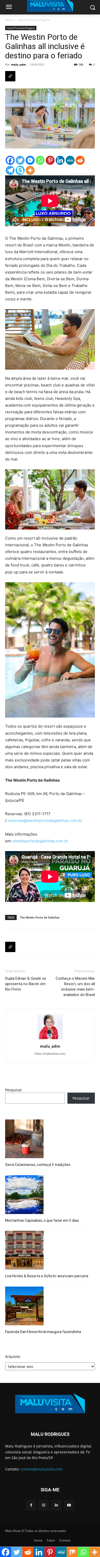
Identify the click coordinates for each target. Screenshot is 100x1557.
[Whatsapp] (40, 160)
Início (9, 20)
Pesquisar (13, 1089)
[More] (30, 170)
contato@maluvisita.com (42, 1469)
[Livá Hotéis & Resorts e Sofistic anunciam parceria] (24, 1251)
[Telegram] (10, 170)
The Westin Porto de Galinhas (39, 917)
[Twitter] (20, 160)
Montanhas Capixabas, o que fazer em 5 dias (42, 1220)
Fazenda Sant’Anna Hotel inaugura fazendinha (43, 1332)
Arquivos (12, 1356)
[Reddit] (80, 160)
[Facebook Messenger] (30, 160)
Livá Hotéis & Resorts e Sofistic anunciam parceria (46, 1276)
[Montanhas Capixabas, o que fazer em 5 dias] (24, 1195)
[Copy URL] (10, 76)
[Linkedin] (60, 160)
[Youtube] (69, 1505)
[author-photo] (50, 1039)
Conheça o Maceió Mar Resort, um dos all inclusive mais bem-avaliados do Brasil (75, 986)
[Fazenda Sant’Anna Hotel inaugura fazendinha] (24, 1307)
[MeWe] (70, 160)
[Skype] (20, 170)
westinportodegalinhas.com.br (40, 840)
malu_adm (18, 64)
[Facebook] (10, 160)
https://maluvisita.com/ (50, 1053)
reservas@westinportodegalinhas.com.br (44, 820)
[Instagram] (44, 1505)
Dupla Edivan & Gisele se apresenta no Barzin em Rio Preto (25, 984)
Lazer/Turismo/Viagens (34, 20)
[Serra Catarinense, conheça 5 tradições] (24, 1139)
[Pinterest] (50, 160)
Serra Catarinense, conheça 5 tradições (38, 1165)
